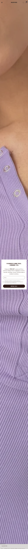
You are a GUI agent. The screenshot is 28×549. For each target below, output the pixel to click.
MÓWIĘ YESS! (14, 286)
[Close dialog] (25, 261)
